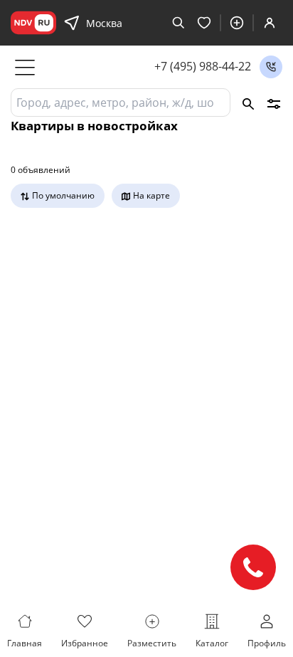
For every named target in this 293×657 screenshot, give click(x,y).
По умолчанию (63, 195)
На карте (151, 195)
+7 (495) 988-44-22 (202, 66)
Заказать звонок (271, 67)
